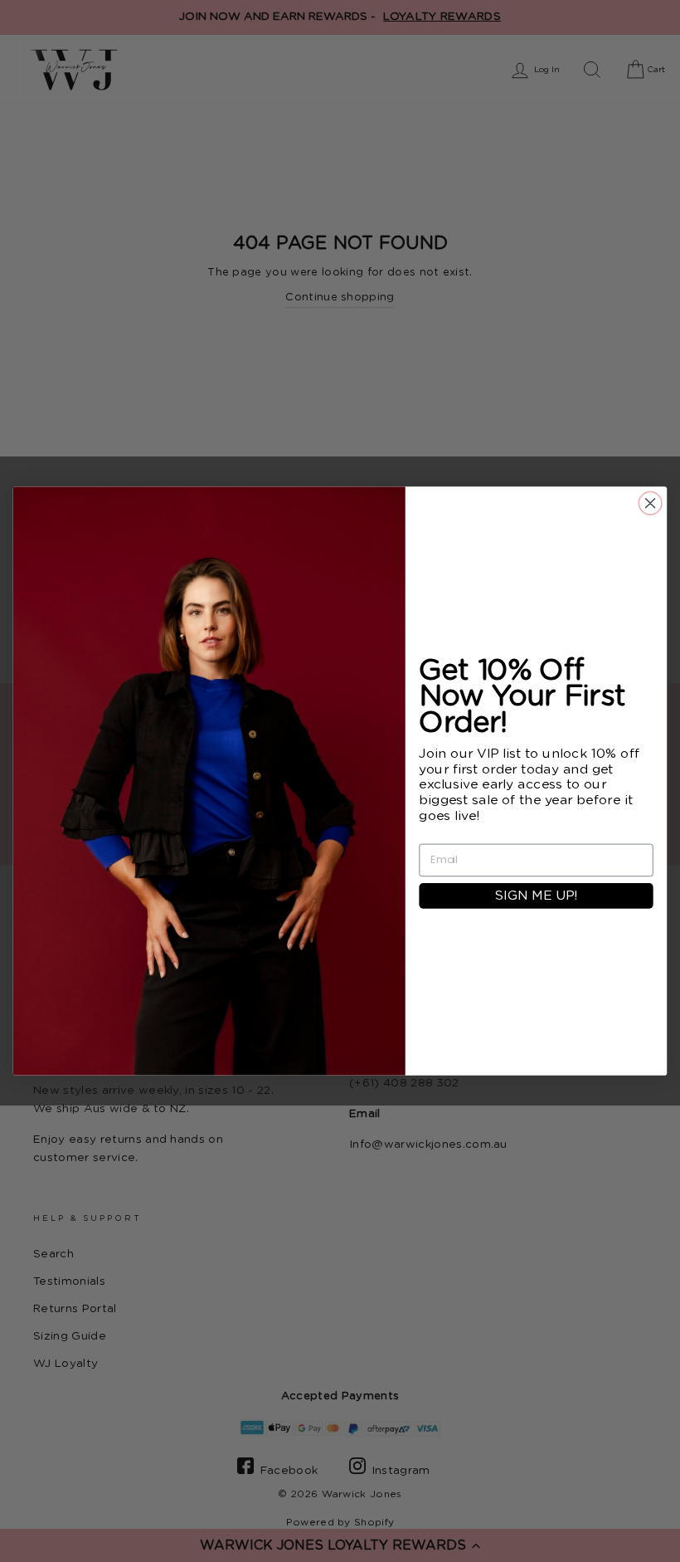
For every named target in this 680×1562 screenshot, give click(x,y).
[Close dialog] (650, 503)
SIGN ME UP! (536, 895)
